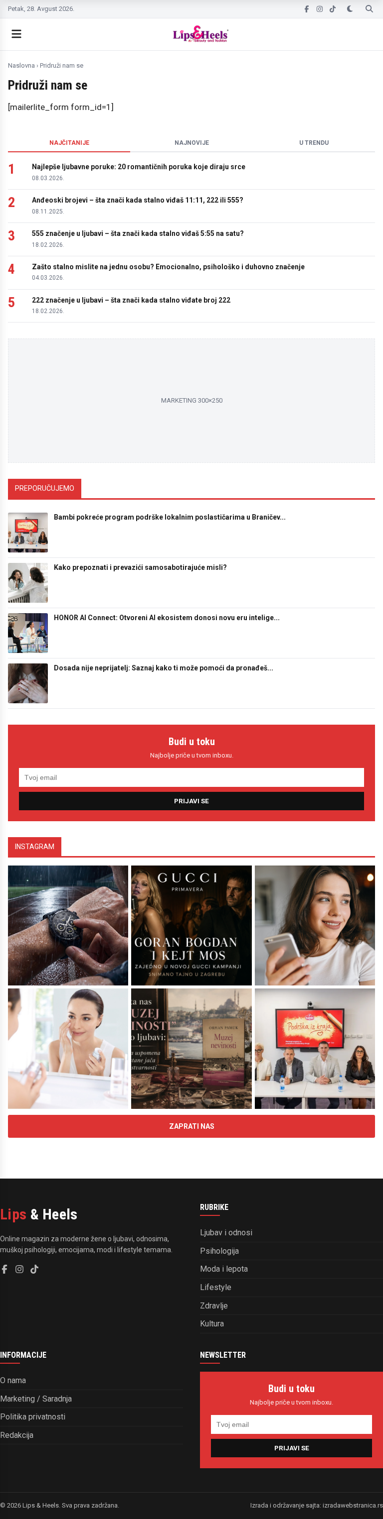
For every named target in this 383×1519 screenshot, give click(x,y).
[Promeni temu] (350, 8)
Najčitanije (69, 142)
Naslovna (21, 65)
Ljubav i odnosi (226, 1232)
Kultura (212, 1323)
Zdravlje (214, 1305)
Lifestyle (215, 1287)
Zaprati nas (191, 1126)
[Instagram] (319, 8)
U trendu (314, 142)
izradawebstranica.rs (353, 1505)
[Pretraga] (369, 8)
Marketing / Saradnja (36, 1399)
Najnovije (192, 142)
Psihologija (219, 1251)
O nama (13, 1380)
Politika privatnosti (32, 1416)
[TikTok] (332, 8)
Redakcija (16, 1435)
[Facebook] (306, 8)
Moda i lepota (224, 1269)
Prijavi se (191, 801)
